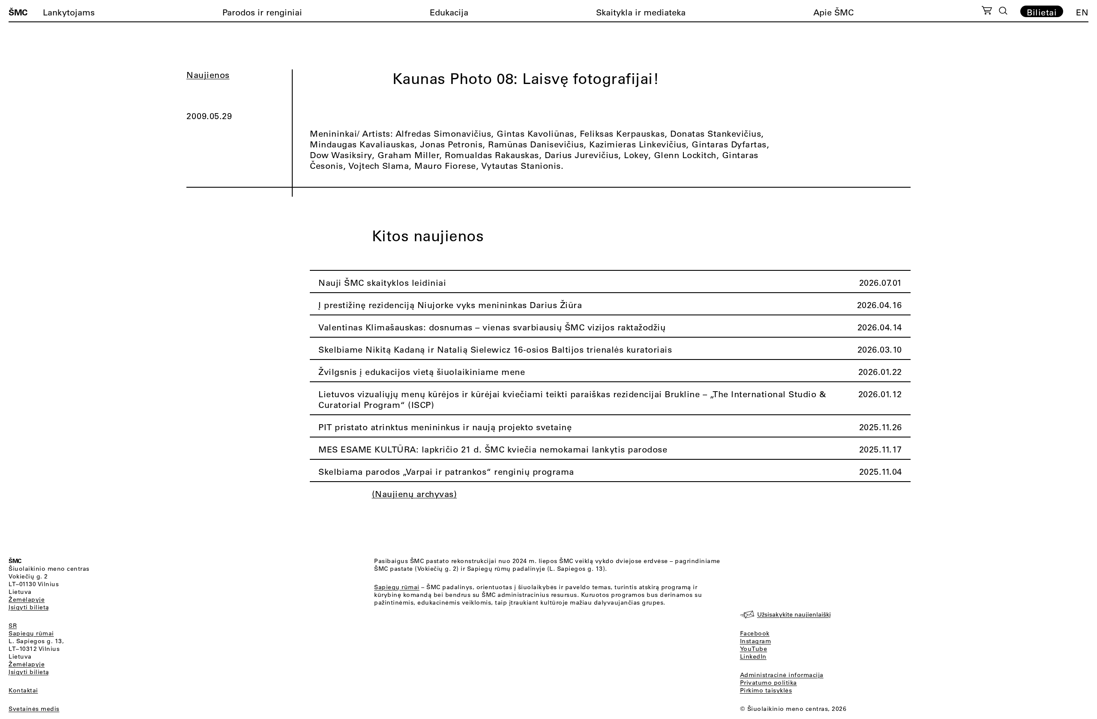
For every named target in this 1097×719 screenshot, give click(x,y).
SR (13, 625)
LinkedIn (753, 656)
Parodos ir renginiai (262, 12)
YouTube (753, 649)
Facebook (755, 633)
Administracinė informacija (782, 675)
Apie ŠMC (833, 12)
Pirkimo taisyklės (766, 690)
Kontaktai (23, 690)
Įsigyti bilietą (29, 607)
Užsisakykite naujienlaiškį (794, 614)
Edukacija (449, 12)
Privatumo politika (768, 682)
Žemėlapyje (27, 599)
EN (1082, 12)
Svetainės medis (34, 709)
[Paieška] (1003, 10)
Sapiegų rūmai (31, 633)
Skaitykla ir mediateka (641, 12)
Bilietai (1042, 12)
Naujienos (208, 74)
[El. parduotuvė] (986, 11)
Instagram (755, 641)
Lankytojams (69, 12)
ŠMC (18, 12)
